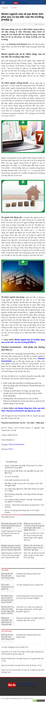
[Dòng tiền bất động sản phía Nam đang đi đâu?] (8, 577)
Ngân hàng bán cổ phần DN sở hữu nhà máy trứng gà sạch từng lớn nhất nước (11, 555)
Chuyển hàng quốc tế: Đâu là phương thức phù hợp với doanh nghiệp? (11, 533)
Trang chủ (5, 8)
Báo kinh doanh (16, 698)
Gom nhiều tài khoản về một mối (17, 480)
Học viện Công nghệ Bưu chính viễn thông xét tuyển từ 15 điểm (24, 490)
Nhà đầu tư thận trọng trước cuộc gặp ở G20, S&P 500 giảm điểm (24, 484)
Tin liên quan (8, 517)
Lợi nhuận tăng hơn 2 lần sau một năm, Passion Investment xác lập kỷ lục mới (23, 409)
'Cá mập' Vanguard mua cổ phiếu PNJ (29, 585)
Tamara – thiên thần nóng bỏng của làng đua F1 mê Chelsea (24, 506)
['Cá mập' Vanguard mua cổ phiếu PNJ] (8, 588)
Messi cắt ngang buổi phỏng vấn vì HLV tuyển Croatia (22, 511)
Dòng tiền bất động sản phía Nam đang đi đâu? (28, 575)
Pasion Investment (17, 444)
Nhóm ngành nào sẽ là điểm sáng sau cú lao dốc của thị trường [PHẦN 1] (23, 340)
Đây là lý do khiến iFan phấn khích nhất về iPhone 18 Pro (21, 665)
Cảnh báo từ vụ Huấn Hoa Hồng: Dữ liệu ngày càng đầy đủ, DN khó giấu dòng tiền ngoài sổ (29, 609)
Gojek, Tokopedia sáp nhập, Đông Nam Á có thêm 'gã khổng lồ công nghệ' (24, 466)
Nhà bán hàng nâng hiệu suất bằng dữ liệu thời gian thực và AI (24, 495)
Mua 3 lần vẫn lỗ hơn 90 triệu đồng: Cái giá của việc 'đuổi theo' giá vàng (34, 555)
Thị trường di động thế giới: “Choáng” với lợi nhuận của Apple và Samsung (23, 500)
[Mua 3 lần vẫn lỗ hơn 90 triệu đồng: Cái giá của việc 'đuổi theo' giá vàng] (34, 547)
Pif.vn (11, 449)
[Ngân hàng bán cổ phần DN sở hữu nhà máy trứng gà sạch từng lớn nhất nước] (11, 547)
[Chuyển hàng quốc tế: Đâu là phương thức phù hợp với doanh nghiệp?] (11, 525)
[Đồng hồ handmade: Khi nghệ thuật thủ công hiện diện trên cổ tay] (8, 621)
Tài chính (14, 8)
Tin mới (4, 570)
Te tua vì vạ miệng (12, 476)
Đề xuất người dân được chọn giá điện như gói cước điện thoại (24, 472)
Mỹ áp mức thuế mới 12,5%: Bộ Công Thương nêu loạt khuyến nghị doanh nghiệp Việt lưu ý (34, 536)
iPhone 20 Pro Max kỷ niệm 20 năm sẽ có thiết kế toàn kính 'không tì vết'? (22, 671)
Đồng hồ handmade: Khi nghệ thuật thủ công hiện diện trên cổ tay (30, 619)
